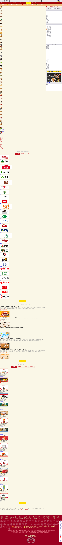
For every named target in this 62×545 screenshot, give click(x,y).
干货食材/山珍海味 (3, 309)
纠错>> (24, 509)
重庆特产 (47, 68)
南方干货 (1, 138)
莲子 (47, 17)
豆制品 (47, 22)
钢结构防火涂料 (45, 516)
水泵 (15, 517)
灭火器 (16, 516)
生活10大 (23, 2)
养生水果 (47, 64)
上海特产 (47, 67)
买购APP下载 (30, 527)
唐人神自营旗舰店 (3, 465)
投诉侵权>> (26, 509)
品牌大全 (35, 526)
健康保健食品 (49, 37)
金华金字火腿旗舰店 (3, 473)
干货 (0, 309)
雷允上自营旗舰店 (4, 448)
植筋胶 (49, 518)
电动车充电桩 (12, 517)
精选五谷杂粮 (49, 32)
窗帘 (29, 517)
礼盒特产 (47, 63)
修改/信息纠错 (20, 527)
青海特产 (47, 50)
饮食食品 (52, 6)
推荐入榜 (49, 526)
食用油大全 (48, 30)
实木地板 (58, 517)
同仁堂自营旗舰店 (4, 440)
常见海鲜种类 (49, 35)
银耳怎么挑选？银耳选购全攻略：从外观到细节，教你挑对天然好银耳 (13, 349)
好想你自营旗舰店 (4, 423)
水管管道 (35, 518)
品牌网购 (28, 2)
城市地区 (47, 86)
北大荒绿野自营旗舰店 (4, 390)
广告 (47, 83)
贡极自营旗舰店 (3, 498)
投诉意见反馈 (15, 527)
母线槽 (29, 516)
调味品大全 (48, 34)
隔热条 (54, 518)
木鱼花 (1, 140)
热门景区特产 (58, 71)
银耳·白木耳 (48, 13)
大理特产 (47, 61)
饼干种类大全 (49, 28)
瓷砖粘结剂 (25, 516)
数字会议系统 (35, 516)
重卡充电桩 (53, 517)
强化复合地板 (53, 516)
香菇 (47, 18)
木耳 (0, 341)
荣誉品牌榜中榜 (27, 526)
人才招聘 (34, 527)
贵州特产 (47, 47)
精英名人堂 (34, 2)
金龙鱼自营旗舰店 (4, 382)
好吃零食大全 (49, 27)
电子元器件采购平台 (26, 518)
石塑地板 (34, 517)
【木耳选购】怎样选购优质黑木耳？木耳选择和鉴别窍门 (10, 338)
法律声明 (27, 527)
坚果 (47, 15)
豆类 (47, 21)
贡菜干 (1, 144)
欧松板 (31, 518)
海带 (47, 19)
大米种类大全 (49, 31)
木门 (1, 518)
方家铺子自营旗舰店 (3, 373)
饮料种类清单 (49, 29)
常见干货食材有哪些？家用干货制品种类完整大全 (9, 317)
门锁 (10, 516)
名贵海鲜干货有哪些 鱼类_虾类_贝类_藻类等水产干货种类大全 (12, 327)
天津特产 (47, 69)
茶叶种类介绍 (49, 26)
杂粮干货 (3, 129)
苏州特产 (47, 66)
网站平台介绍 (37, 527)
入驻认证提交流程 (45, 526)
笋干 (1, 145)
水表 (38, 517)
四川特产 (47, 46)
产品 (47, 85)
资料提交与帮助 (53, 526)
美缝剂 (20, 517)
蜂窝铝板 (6, 518)
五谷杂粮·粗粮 (48, 20)
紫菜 (47, 16)
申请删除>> (21, 509)
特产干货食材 (49, 33)
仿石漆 (25, 517)
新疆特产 (47, 48)
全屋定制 (48, 516)
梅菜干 (1, 146)
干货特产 (1, 136)
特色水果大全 (49, 36)
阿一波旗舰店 (2, 407)
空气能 (2, 517)
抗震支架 (2, 516)
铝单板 (44, 518)
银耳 (0, 352)
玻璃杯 (43, 517)
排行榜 (37, 526)
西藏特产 (47, 49)
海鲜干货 (1, 148)
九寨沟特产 (47, 58)
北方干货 (1, 137)
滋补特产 (47, 65)
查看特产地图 (50, 71)
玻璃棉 (39, 516)
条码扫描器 (16, 518)
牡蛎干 (1, 147)
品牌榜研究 (31, 526)
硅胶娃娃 (58, 516)
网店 (47, 84)
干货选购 (1, 320)
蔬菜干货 (3, 131)
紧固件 (48, 517)
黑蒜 (1, 139)
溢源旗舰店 (2, 490)
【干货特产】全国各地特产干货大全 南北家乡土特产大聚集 (11, 306)
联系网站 (45, 533)
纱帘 (39, 518)
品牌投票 (14, 2)
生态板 (6, 517)
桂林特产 (47, 60)
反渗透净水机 (21, 518)
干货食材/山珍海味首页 (6, 2)
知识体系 (19, 2)
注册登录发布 (40, 526)
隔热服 (20, 516)
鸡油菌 (1, 141)
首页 (47, 6)
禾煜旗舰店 (2, 415)
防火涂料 (11, 518)
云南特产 (47, 45)
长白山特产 (47, 59)
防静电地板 (6, 516)
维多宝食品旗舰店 (3, 398)
